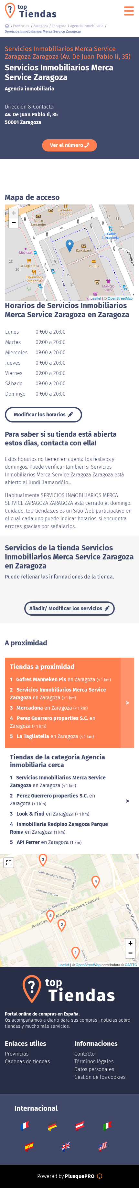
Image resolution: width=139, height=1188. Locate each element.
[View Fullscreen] (9, 863)
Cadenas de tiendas (27, 1061)
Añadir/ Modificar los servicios (66, 608)
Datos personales (94, 1069)
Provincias (16, 1054)
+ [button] (14, 213)
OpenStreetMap (120, 298)
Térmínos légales (93, 1061)
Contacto (84, 1054)
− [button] (14, 223)
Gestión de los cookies (99, 1077)
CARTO (131, 964)
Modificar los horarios (40, 415)
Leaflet (96, 298)
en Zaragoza (56, 679)
